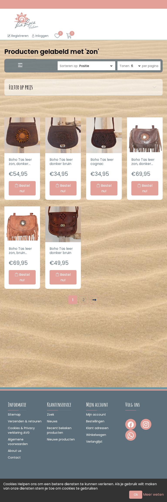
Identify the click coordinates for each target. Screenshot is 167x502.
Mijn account (96, 414)
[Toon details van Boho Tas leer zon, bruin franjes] (22, 224)
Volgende (94, 299)
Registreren (19, 36)
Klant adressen (97, 428)
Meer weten (153, 494)
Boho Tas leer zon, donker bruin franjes (143, 162)
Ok (136, 494)
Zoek (50, 414)
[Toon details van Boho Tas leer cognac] (104, 135)
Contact (14, 457)
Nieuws (52, 421)
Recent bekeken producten (59, 430)
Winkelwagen (96, 435)
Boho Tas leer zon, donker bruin (20, 162)
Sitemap (14, 414)
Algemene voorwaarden (18, 441)
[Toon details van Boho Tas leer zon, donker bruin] (22, 135)
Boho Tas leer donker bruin (61, 162)
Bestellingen (95, 421)
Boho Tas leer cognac (102, 162)
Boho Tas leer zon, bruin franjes (20, 251)
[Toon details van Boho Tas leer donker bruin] (63, 135)
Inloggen (41, 36)
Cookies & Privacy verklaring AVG (21, 430)
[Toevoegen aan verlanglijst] (35, 125)
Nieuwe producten (61, 439)
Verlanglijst (94, 441)
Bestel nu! (24, 188)
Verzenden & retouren (25, 421)
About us (14, 451)
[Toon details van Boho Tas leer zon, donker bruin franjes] (145, 135)
